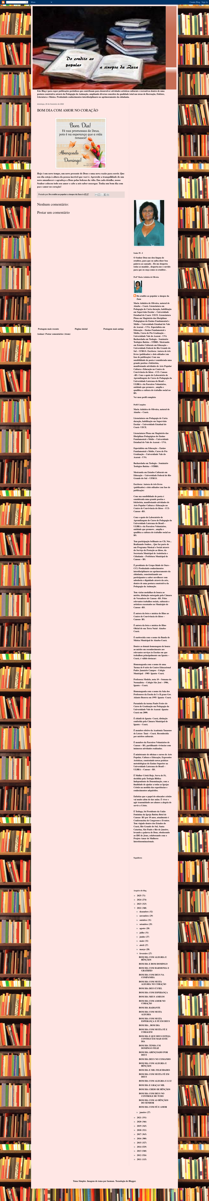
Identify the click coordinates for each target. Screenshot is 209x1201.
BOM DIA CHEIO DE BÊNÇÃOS (154, 1089)
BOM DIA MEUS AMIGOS (152, 996)
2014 (139, 1146)
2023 (139, 903)
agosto (143, 928)
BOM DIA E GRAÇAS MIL (152, 1085)
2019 (139, 1125)
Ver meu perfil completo (145, 397)
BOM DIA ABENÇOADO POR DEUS (153, 1053)
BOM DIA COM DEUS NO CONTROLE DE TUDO (151, 1095)
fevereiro (144, 953)
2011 (139, 1159)
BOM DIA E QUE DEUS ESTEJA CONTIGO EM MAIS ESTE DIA (154, 1038)
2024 (139, 899)
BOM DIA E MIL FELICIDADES (154, 1070)
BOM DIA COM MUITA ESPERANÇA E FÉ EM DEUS (154, 1020)
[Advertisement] (81, 304)
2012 (139, 1155)
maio (142, 940)
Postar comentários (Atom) (58, 333)
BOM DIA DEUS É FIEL (150, 988)
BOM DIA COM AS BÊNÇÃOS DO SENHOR (153, 1101)
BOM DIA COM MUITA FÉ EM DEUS (154, 1075)
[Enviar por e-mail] (96, 194)
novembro (144, 915)
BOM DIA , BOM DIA (149, 1025)
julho (142, 932)
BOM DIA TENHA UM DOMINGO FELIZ (150, 1047)
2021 (139, 1117)
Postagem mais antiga (113, 328)
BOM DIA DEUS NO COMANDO (155, 1059)
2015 (139, 1142)
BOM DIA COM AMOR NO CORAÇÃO (152, 1002)
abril (142, 945)
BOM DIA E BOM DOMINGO (153, 963)
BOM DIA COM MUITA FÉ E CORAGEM (153, 1031)
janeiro (143, 1112)
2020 (139, 1121)
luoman (110, 1181)
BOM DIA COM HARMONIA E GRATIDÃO (154, 969)
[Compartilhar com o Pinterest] (107, 194)
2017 (139, 1134)
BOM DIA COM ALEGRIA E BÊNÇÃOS (153, 958)
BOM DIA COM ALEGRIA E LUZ (155, 1080)
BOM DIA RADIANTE (149, 1007)
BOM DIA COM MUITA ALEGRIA (150, 1013)
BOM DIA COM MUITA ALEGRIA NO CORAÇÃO (152, 983)
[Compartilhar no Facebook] (104, 194)
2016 (139, 1138)
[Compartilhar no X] (102, 194)
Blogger (132, 1181)
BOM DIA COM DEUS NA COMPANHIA (151, 976)
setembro (144, 924)
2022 (139, 907)
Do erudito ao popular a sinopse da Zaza (153, 297)
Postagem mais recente (48, 328)
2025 (139, 895)
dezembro (144, 911)
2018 (139, 1130)
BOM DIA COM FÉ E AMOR (153, 1106)
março (143, 949)
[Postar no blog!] (99, 194)
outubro (144, 920)
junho (143, 936)
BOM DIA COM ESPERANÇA (153, 992)
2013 (139, 1150)
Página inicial (81, 328)
